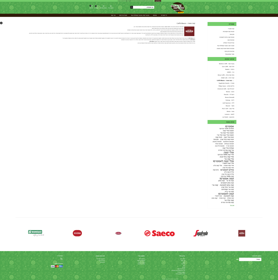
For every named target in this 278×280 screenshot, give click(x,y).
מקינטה (216, 139)
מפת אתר (182, 259)
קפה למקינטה (229, 196)
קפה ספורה (222, 198)
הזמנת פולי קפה (228, 131)
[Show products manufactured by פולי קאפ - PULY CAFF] (77, 233)
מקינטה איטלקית (228, 142)
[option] (242, 233)
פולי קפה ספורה (229, 165)
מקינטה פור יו (230, 146)
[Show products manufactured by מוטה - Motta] (36, 233)
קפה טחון (221, 181)
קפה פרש (214, 198)
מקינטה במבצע (217, 141)
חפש (184, 262)
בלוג (184, 265)
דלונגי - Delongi (230, 100)
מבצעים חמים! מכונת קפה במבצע (225, 48)
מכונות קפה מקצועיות (228, 31)
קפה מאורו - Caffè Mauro (224, 80)
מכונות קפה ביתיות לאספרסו (227, 37)
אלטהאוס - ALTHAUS (228, 117)
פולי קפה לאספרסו (223, 161)
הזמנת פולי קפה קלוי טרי (225, 135)
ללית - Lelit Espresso (228, 103)
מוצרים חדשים (181, 269)
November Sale (229, 54)
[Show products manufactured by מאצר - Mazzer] (118, 233)
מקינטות (232, 34)
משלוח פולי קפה (228, 148)
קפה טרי (215, 185)
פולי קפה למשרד (228, 163)
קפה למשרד (218, 196)
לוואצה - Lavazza (229, 114)
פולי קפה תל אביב (228, 168)
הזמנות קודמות (141, 260)
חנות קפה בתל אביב (227, 139)
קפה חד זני (230, 181)
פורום (183, 267)
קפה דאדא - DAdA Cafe (227, 78)
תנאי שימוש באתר (180, 274)
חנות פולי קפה (229, 137)
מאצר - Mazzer (230, 106)
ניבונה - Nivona (230, 91)
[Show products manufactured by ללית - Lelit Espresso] (159, 233)
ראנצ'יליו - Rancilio (229, 94)
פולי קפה (229, 152)
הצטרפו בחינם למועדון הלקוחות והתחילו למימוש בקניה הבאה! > (135, 1)
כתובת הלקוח (141, 262)
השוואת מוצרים (103, 8)
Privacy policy (181, 272)
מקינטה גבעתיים (229, 144)
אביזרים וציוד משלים (228, 43)
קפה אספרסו (227, 178)
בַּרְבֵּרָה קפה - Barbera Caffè (226, 63)
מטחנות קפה (230, 40)
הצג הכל (232, 205)
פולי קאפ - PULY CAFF (228, 108)
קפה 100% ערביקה (227, 176)
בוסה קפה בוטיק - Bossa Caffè (226, 75)
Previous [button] (262, 231)
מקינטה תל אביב (219, 146)
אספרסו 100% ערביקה (226, 128)
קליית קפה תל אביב (228, 174)
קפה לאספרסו (226, 194)
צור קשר (183, 260)
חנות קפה (218, 137)
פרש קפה (216, 170)
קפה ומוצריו (231, 28)
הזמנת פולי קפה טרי (227, 133)
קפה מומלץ (230, 198)
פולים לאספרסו (227, 170)
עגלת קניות (102, 260)
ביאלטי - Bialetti (229, 69)
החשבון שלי (111, 8)
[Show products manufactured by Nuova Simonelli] (242, 233)
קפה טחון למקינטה (227, 185)
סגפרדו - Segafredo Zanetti (226, 83)
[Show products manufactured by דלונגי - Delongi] (200, 233)
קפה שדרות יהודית (227, 202)
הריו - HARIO (230, 72)
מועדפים (102, 262)
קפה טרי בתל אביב (227, 187)
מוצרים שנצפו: (141, 264)
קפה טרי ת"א (229, 191)
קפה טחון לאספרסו (227, 183)
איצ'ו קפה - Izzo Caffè (228, 66)
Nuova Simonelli (229, 97)
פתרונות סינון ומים (229, 51)
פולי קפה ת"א (217, 165)
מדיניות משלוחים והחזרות (178, 270)
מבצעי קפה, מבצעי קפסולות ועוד (225, 45)
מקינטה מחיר (219, 144)
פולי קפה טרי (229, 159)
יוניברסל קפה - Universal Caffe (225, 89)
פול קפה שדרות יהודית (226, 150)
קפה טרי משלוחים (228, 189)
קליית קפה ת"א (229, 172)
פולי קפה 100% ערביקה (226, 154)
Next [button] (15, 231)
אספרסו (229, 126)
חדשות (183, 264)
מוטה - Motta (230, 111)
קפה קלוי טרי (229, 200)
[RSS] (61, 259)
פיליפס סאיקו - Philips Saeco (226, 86)
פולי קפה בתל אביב (227, 157)
